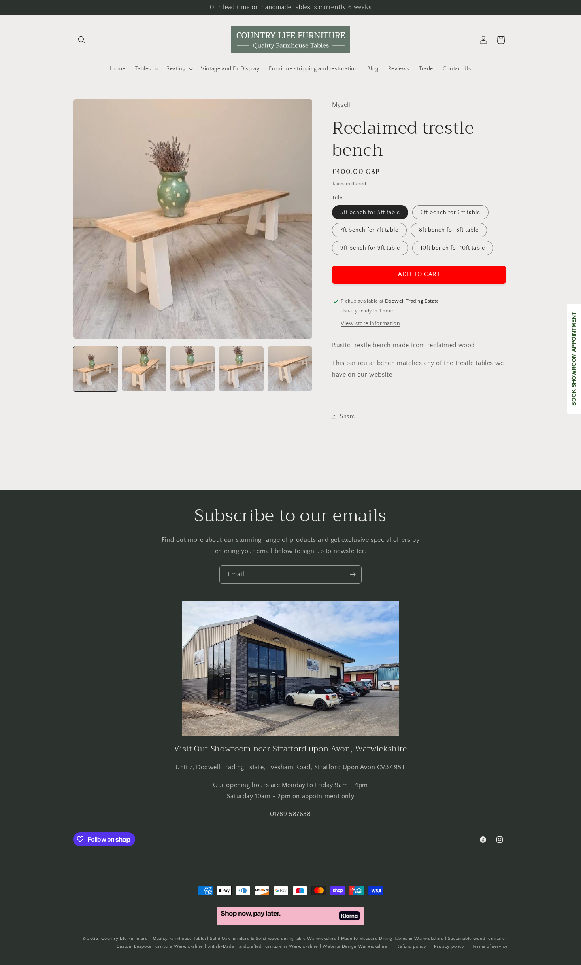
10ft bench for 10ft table (453, 248)
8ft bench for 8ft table (449, 230)
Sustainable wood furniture (476, 938)
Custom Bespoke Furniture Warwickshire (160, 946)
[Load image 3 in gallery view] (192, 368)
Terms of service (490, 946)
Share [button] (347, 417)
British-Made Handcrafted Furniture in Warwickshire (263, 946)
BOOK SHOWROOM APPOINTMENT (574, 359)
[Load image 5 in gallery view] (290, 368)
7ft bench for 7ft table (369, 230)
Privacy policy (449, 946)
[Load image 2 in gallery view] (144, 368)
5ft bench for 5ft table (370, 212)
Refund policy (411, 946)
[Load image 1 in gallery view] (95, 368)
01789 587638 (290, 813)
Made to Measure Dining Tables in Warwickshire (392, 938)
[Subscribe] (352, 574)
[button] (82, 40)
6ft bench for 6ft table (450, 212)
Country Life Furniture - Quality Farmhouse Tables (154, 938)
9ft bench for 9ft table (370, 248)
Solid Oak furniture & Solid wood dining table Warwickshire (273, 938)
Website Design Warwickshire (355, 946)
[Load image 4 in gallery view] (241, 368)
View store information (370, 324)
